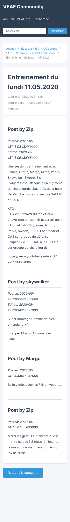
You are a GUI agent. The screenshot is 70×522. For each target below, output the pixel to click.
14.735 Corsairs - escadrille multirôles (30, 53)
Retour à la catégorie (23, 473)
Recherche (41, 19)
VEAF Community (23, 6)
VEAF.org (24, 19)
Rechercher (57, 30)
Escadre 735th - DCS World (39, 48)
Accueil (8, 19)
